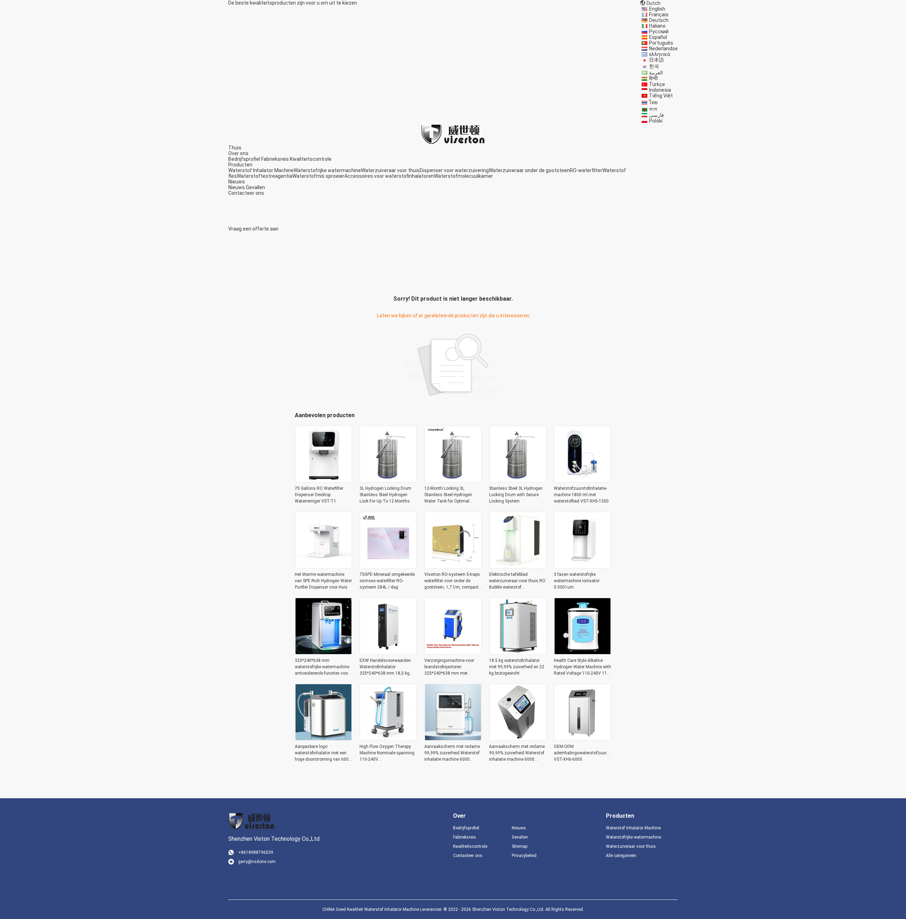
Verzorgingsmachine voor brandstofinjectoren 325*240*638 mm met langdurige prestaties (449, 667)
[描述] (249, 210)
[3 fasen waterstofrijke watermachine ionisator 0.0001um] (582, 566)
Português (661, 43)
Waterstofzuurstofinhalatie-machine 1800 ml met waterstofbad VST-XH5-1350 (581, 495)
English (657, 9)
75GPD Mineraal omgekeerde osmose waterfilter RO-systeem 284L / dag (387, 581)
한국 (654, 66)
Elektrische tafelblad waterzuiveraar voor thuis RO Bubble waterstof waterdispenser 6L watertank (517, 581)
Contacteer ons (467, 855)
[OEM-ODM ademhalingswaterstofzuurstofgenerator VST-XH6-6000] (582, 738)
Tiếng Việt (661, 95)
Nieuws (236, 187)
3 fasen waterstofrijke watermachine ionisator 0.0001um (577, 581)
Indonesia (660, 90)
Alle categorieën (621, 855)
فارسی (656, 115)
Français (659, 14)
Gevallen (255, 187)
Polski (656, 121)
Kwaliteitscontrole (311, 159)
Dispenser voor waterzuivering (454, 170)
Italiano (657, 26)
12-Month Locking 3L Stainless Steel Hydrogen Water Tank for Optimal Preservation (448, 495)
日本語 (656, 60)
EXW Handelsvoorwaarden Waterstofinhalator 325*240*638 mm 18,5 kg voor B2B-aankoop (385, 667)
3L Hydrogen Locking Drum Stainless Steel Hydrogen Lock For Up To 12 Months (385, 495)
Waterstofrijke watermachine (327, 170)
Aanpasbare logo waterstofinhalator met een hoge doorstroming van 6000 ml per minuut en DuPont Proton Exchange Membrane (323, 753)
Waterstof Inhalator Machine (261, 170)
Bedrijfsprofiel (244, 159)
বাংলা (653, 109)
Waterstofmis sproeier (318, 176)
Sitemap (519, 846)
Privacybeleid (524, 855)
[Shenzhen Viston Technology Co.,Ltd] (453, 134)
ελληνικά (659, 54)
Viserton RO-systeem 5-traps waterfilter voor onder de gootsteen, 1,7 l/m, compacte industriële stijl (452, 581)
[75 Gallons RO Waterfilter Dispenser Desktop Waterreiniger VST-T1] (323, 480)
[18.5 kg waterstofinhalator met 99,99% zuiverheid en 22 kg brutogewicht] (517, 652)
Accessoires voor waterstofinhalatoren (389, 176)
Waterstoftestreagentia (264, 176)
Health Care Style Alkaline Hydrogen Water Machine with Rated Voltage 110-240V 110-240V (582, 667)
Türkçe (657, 84)
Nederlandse (663, 48)
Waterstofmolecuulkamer (463, 176)
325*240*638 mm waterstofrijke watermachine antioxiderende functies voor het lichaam (322, 667)
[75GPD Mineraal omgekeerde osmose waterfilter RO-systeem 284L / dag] (388, 566)
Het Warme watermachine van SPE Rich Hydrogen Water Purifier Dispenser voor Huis (323, 581)
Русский (659, 31)
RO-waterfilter (586, 170)
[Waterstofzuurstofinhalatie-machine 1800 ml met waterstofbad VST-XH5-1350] (582, 480)
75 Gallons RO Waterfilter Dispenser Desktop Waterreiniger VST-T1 (319, 495)
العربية (656, 72)
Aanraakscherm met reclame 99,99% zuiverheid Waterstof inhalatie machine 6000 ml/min (452, 753)
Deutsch (659, 20)
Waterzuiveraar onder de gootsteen (529, 170)
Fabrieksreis (275, 159)
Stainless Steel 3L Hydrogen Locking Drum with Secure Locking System (516, 495)
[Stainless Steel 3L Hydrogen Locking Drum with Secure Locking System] (517, 480)
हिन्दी (653, 78)
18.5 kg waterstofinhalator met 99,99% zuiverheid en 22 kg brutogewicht (516, 667)
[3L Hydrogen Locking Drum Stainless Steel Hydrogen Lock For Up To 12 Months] (388, 480)
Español (658, 37)
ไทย (653, 102)
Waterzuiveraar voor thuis (390, 170)
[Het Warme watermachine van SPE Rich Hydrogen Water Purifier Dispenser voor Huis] (323, 566)
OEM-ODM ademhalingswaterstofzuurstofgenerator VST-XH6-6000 (582, 753)
